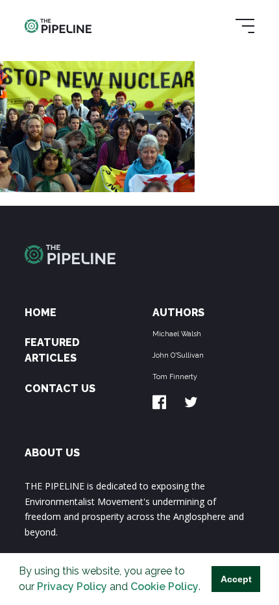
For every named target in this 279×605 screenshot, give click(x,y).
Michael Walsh (176, 334)
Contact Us (60, 388)
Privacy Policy (72, 586)
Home (40, 312)
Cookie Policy (164, 586)
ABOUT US (52, 453)
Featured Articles (52, 350)
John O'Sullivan (178, 355)
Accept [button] (236, 579)
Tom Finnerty (174, 376)
